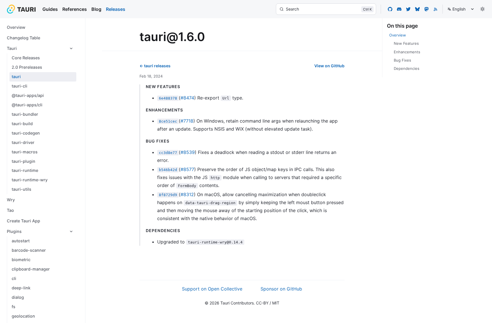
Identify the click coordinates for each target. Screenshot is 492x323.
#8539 (188, 152)
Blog (96, 9)
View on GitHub (329, 65)
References (74, 9)
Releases (115, 9)
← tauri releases (155, 65)
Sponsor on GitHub (281, 289)
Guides (50, 9)
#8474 (187, 98)
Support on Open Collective (212, 289)
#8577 (187, 169)
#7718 (187, 121)
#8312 (187, 194)
